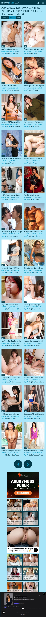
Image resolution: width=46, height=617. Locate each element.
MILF (11, 126)
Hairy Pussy (9, 53)
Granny (8, 163)
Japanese (18, 382)
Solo (17, 455)
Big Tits (31, 126)
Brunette (36, 199)
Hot (36, 309)
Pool (13, 455)
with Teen (17, 126)
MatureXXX (10, 2)
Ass (7, 90)
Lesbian (31, 90)
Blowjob (31, 53)
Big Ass (11, 90)
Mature (16, 53)
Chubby (17, 90)
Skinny (18, 345)
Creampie (15, 272)
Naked (40, 272)
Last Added (5, 17)
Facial (36, 382)
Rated (18, 17)
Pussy (13, 345)
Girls (34, 236)
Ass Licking (9, 199)
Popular (12, 17)
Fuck (36, 53)
